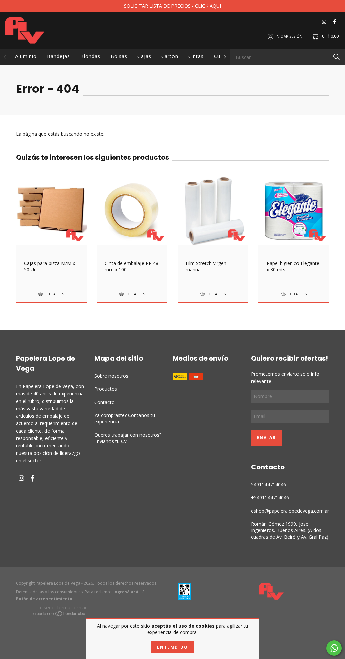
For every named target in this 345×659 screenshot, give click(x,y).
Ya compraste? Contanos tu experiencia (124, 418)
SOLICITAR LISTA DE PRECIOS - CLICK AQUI (172, 6)
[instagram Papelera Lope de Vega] (324, 22)
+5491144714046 (270, 497)
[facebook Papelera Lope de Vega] (334, 22)
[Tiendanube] (60, 614)
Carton (169, 56)
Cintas (196, 56)
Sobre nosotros (111, 376)
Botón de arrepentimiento (44, 599)
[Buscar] (336, 56)
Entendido (172, 647)
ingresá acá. (126, 592)
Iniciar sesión (289, 36)
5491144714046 (268, 484)
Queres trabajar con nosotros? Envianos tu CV (127, 438)
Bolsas (119, 56)
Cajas (144, 56)
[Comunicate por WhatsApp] (334, 648)
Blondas (90, 56)
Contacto (104, 402)
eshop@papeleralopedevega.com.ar (290, 510)
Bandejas (58, 56)
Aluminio (26, 56)
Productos (105, 389)
